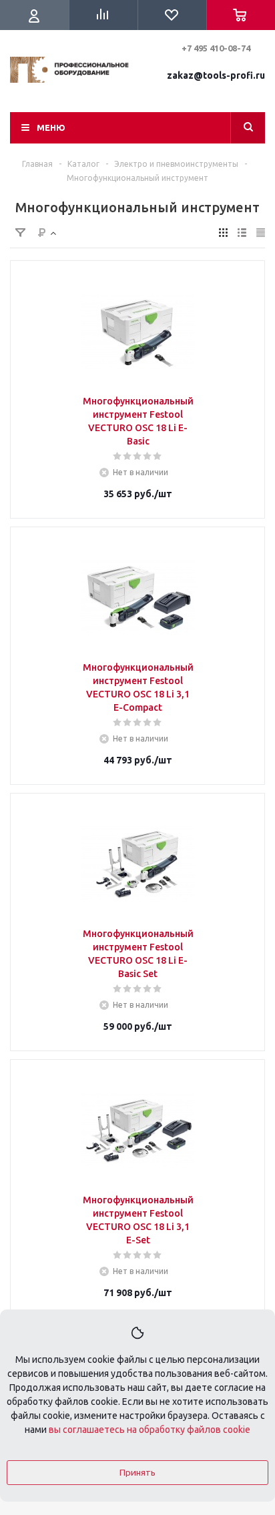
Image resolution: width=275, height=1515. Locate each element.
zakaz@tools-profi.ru (216, 75)
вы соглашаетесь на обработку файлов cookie (149, 1429)
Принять (137, 1473)
